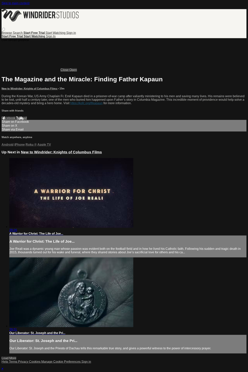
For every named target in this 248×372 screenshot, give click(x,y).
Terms (13, 361)
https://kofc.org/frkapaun (86, 103)
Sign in (71, 32)
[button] (3, 29)
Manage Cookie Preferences (61, 361)
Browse (7, 32)
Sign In (51, 36)
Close (64, 69)
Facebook (9, 118)
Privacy (23, 361)
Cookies (35, 361)
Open (73, 69)
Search (18, 32)
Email (23, 118)
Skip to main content (15, 3)
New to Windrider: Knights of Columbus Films (30, 88)
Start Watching (56, 32)
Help (5, 361)
